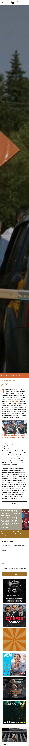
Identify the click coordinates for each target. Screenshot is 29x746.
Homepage (5, 729)
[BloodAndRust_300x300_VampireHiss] (14, 702)
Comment (4, 550)
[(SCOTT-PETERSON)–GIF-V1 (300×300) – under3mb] (14, 604)
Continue (14, 503)
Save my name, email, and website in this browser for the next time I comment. (15, 569)
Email (3, 563)
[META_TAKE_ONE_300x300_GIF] (14, 580)
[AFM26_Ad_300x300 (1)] (14, 653)
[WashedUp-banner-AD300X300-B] (14, 677)
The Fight (5, 744)
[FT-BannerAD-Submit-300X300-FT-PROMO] (14, 629)
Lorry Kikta (6, 380)
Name (3, 558)
